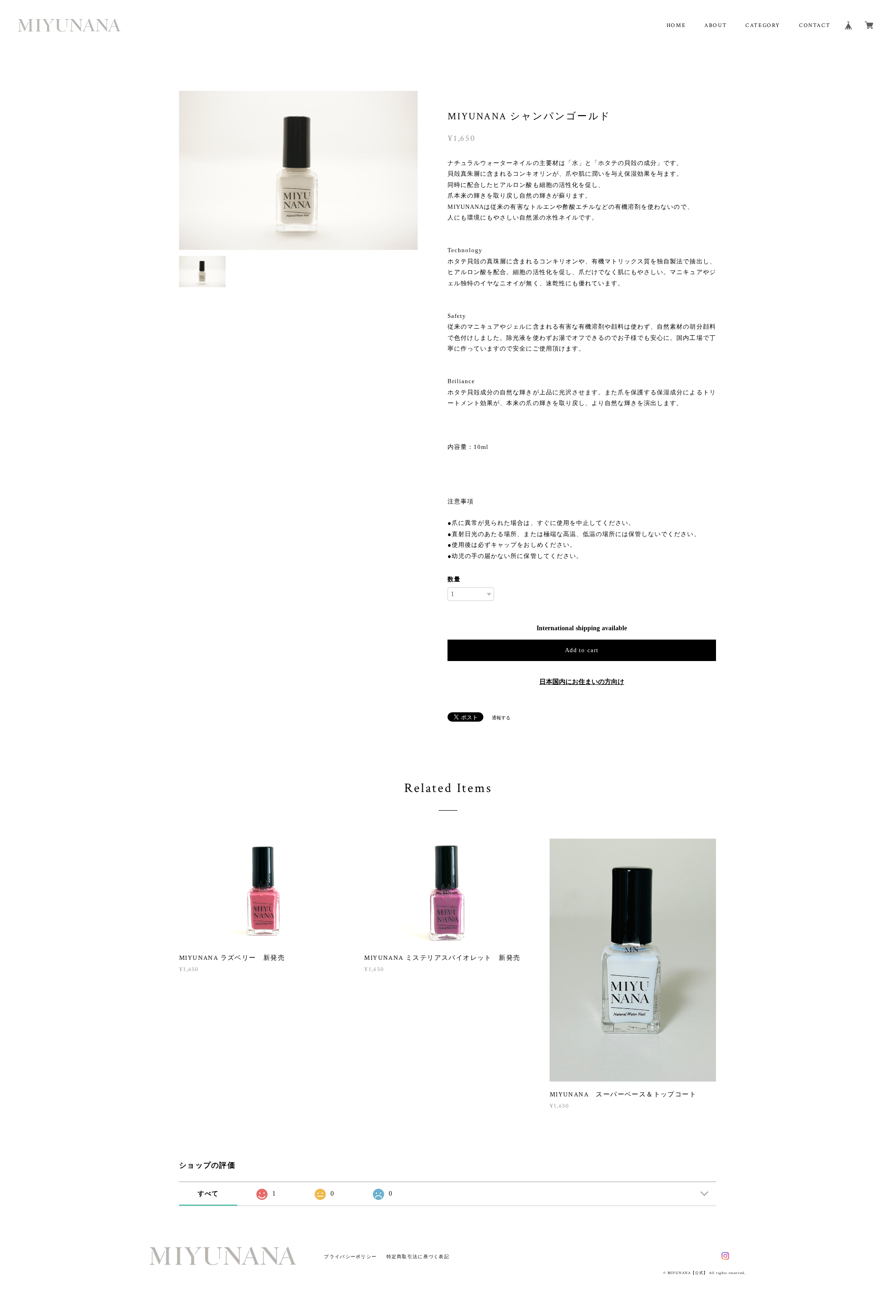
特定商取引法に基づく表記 (417, 1256)
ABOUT (715, 25)
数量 (454, 579)
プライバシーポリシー (350, 1256)
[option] (298, 170)
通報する (501, 717)
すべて (208, 1193)
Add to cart (581, 650)
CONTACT (814, 25)
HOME (676, 25)
